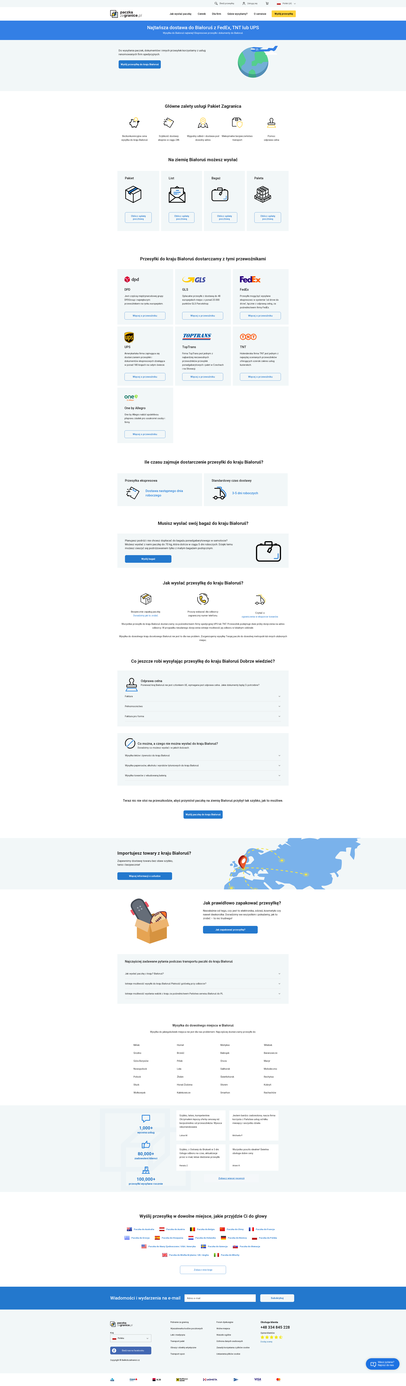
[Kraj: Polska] (254, 1238)
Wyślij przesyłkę (284, 13)
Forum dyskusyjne (224, 1322)
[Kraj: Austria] (161, 1229)
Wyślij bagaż (148, 559)
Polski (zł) (287, 3)
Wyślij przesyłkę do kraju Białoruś (140, 64)
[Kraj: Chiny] (222, 1229)
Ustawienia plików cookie (228, 1354)
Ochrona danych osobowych (229, 1341)
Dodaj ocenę (266, 1341)
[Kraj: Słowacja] (235, 1246)
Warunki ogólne (223, 1335)
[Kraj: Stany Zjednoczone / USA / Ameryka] (144, 1246)
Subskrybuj (277, 1298)
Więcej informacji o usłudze (144, 876)
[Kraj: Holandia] (190, 1238)
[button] (118, 1338)
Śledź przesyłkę (226, 3)
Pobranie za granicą (179, 1322)
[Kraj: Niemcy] (223, 1238)
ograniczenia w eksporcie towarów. (260, 616)
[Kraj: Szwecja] (203, 1246)
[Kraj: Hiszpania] (157, 1238)
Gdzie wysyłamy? (237, 13)
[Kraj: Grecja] (127, 1238)
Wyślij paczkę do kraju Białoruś (203, 814)
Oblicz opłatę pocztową (138, 217)
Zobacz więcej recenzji (231, 1178)
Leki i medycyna (177, 1335)
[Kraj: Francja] (251, 1229)
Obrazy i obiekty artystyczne (183, 1347)
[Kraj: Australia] (129, 1229)
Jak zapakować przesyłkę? (230, 929)
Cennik (202, 13)
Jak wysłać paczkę (180, 13)
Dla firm (216, 13)
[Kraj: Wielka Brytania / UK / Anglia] (164, 1255)
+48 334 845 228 (275, 1327)
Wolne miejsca (223, 1328)
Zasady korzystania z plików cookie (232, 1347)
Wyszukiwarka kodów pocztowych (186, 1328)
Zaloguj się (252, 3)
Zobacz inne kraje (203, 1269)
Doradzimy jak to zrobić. (145, 615)
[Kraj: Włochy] (216, 1255)
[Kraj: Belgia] (192, 1229)
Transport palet (177, 1341)
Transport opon (177, 1354)
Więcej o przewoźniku (145, 315)
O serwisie (260, 13)
